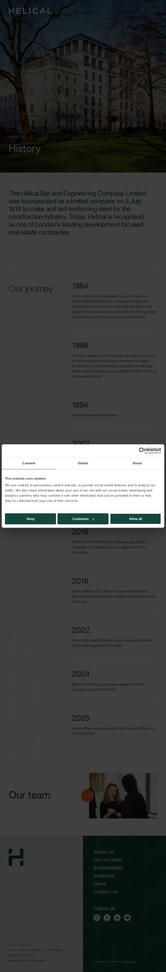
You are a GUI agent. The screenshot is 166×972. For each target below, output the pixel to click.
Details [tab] (83, 463)
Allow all (135, 519)
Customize (80, 519)
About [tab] (137, 463)
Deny (30, 519)
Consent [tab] (28, 463)
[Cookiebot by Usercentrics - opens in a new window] (142, 451)
